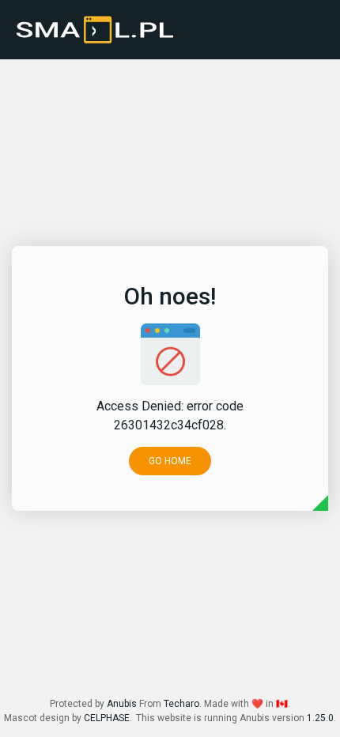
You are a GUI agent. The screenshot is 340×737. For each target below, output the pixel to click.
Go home (170, 461)
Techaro (181, 703)
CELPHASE (107, 718)
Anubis (122, 703)
